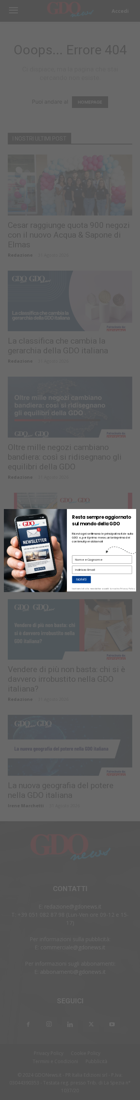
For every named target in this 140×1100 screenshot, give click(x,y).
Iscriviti (81, 579)
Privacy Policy (127, 588)
